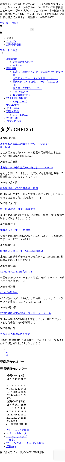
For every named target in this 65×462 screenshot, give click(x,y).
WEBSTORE (13, 118)
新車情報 (11, 68)
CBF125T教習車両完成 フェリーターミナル (25, 313)
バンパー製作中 (9, 292)
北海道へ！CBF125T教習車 (15, 230)
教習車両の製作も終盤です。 (16, 334)
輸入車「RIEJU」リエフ (27, 88)
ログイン (11, 41)
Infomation (11, 58)
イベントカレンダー (17, 433)
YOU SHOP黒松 (9, 23)
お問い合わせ (13, 121)
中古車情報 (12, 105)
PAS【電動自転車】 (17, 98)
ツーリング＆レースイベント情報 (25, 443)
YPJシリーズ (20, 101)
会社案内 (11, 439)
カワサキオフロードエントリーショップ (35, 78)
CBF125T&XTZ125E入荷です (16, 271)
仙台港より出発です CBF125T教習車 (21, 250)
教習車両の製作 (21, 95)
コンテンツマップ (16, 436)
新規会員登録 (13, 44)
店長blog (17, 65)
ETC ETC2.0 (20, 114)
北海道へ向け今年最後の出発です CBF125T (26, 167)
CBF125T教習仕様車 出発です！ (19, 209)
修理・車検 (12, 108)
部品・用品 (12, 111)
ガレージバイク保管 (17, 430)
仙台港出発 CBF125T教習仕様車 (19, 188)
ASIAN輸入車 (20, 91)
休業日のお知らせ (23, 61)
